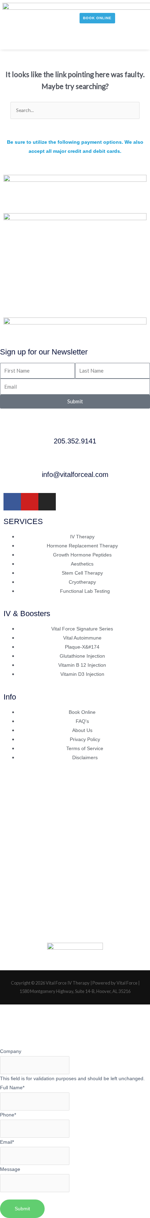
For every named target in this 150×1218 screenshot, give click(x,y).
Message (10, 1169)
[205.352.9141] (75, 427)
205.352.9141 (75, 441)
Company (10, 1051)
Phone (8, 1115)
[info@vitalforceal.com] (75, 461)
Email (7, 1142)
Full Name (12, 1087)
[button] (12, 40)
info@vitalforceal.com (75, 474)
